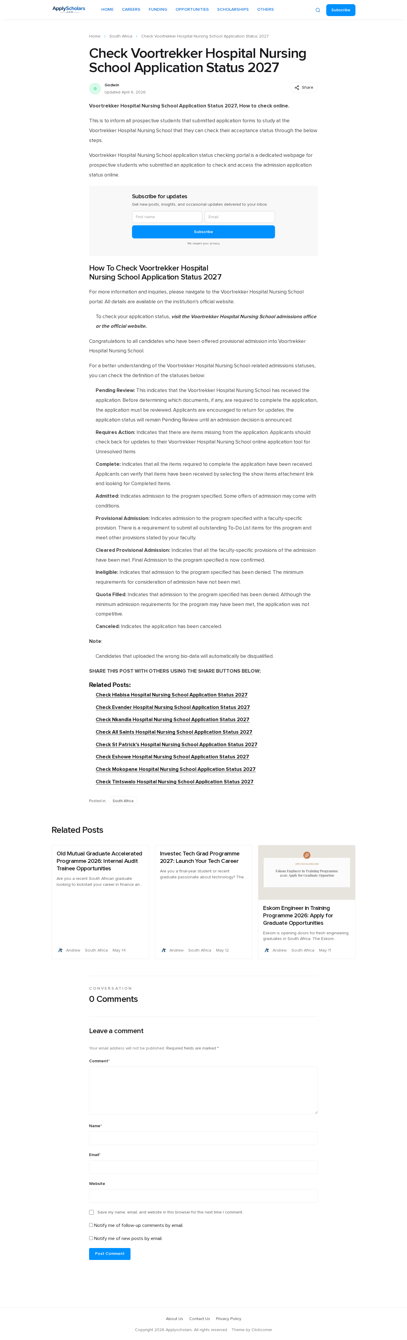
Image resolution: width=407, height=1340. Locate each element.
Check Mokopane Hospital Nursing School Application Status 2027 (176, 769)
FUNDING (158, 9)
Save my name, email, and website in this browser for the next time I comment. (170, 1212)
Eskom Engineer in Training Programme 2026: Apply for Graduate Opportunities (298, 915)
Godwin (112, 85)
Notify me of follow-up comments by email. (138, 1225)
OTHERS (265, 9)
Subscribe (340, 10)
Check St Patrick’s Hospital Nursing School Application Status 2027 (176, 744)
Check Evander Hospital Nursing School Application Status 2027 (173, 707)
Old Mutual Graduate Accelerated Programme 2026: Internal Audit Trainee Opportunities (99, 861)
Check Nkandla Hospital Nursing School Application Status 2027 (172, 719)
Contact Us (199, 1319)
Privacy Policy (228, 1319)
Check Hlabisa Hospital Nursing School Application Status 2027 (172, 695)
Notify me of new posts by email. (128, 1238)
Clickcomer (261, 1330)
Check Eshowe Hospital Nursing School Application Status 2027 (172, 757)
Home (94, 36)
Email (94, 1155)
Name (95, 1126)
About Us (174, 1319)
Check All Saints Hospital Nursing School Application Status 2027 (174, 732)
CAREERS (131, 9)
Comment (99, 1061)
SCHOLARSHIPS (233, 9)
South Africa (120, 36)
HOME (107, 9)
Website (97, 1184)
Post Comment (110, 1254)
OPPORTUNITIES (192, 9)
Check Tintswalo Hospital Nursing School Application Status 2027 (175, 782)
